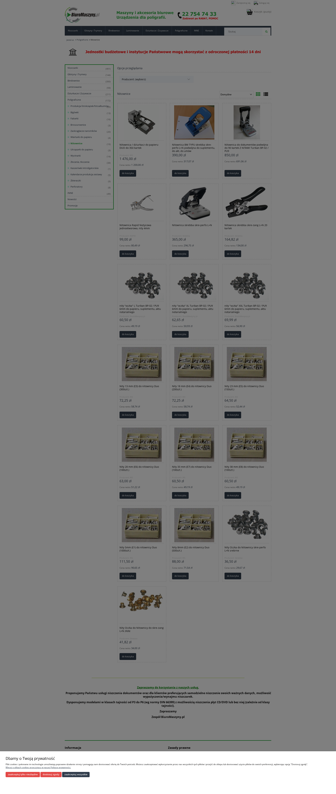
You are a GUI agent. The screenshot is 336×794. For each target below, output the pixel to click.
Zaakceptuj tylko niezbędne (23, 774)
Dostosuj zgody (51, 774)
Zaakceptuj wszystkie (76, 774)
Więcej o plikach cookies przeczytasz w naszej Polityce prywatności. (38, 767)
